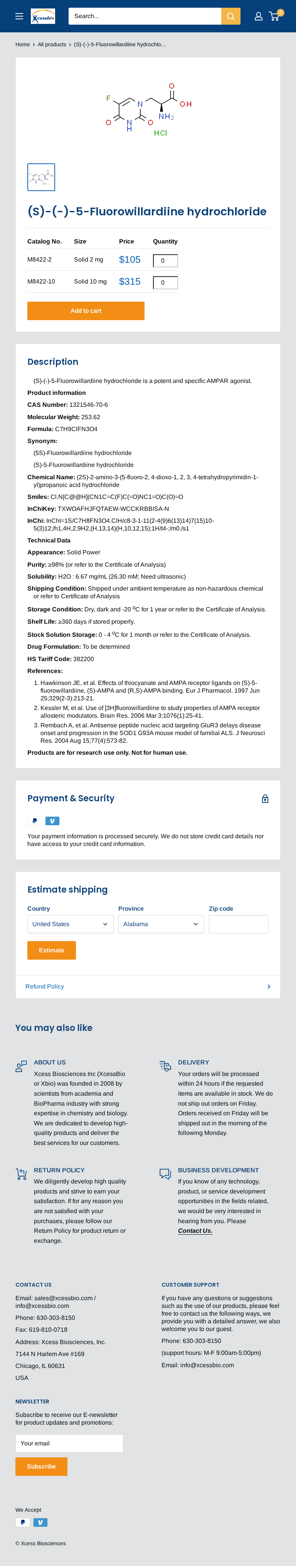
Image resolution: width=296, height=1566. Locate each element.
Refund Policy (44, 986)
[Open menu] (19, 16)
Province (131, 908)
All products (52, 44)
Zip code (221, 908)
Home (22, 44)
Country (38, 908)
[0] (274, 16)
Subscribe (41, 1466)
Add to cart (86, 310)
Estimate (51, 950)
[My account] (258, 16)
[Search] (230, 16)
